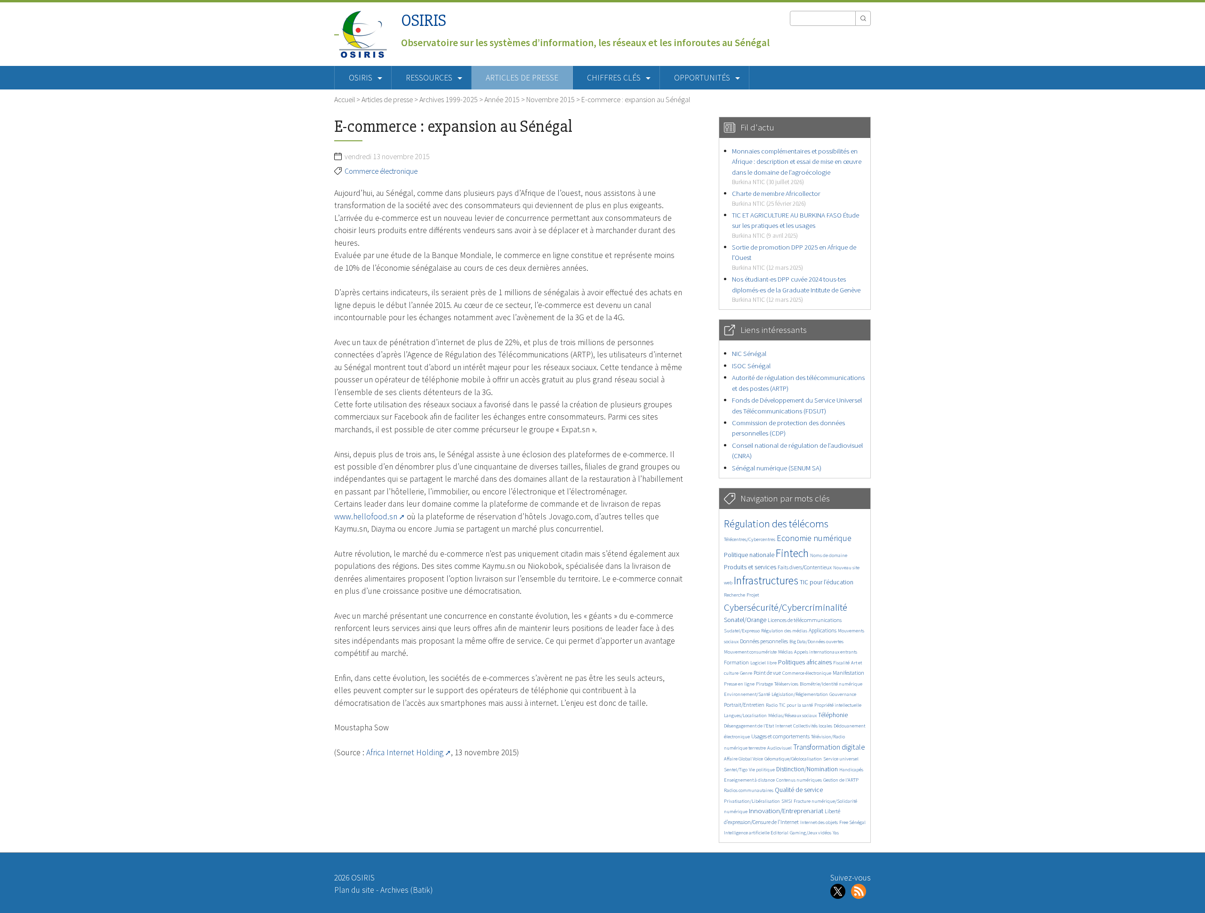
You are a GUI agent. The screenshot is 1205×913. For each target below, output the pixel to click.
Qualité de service (799, 790)
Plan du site (354, 890)
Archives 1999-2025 (448, 99)
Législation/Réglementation (799, 694)
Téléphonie (833, 715)
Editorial (779, 833)
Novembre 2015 (550, 99)
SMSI (786, 801)
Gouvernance (842, 694)
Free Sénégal (852, 822)
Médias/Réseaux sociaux (792, 715)
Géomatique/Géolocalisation (793, 759)
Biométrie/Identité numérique (831, 684)
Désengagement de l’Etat (749, 726)
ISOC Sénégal (751, 365)
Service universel (841, 759)
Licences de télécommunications (805, 619)
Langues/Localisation (745, 715)
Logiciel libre (763, 663)
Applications (822, 630)
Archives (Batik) (406, 890)
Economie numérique (814, 538)
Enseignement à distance (749, 780)
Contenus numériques (799, 780)
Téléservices (786, 684)
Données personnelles (764, 641)
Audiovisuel (779, 748)
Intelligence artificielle (747, 833)
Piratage (764, 684)
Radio (772, 705)
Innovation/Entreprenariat (786, 810)
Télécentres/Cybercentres (749, 539)
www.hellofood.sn (365, 516)
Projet (753, 595)
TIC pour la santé (796, 705)
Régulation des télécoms (776, 523)
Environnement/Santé (747, 694)
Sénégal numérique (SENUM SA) (776, 467)
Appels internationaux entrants (825, 652)
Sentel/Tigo (735, 770)
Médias (785, 652)
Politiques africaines (805, 662)
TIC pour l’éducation (826, 582)
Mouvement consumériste (750, 652)
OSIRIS (423, 20)
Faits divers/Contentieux (805, 567)
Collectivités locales (812, 726)
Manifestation (848, 672)
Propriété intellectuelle (837, 705)
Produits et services (750, 567)
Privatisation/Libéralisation (752, 801)
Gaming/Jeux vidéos (810, 833)
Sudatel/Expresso (742, 631)
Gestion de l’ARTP (841, 780)
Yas (836, 833)
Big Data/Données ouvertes (816, 641)
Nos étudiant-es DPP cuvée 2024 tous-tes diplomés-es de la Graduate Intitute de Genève (796, 289)
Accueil (344, 99)
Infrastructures (766, 580)
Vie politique (762, 770)
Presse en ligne (739, 684)
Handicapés (851, 770)
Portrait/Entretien (744, 704)
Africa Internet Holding (404, 752)
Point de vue (767, 672)
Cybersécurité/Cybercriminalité (785, 607)
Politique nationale (749, 555)
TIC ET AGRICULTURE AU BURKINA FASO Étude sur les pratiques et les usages (795, 225)
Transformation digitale (829, 746)
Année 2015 (502, 99)
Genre (746, 673)
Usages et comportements (780, 736)
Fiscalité (841, 663)
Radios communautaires (748, 790)
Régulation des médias (784, 631)
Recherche (734, 595)
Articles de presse (522, 78)
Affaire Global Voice (743, 759)
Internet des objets (819, 822)
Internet (783, 726)
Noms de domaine (828, 555)
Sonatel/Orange (745, 620)
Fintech (792, 553)
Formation (736, 662)
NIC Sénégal (749, 353)
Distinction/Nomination (807, 769)
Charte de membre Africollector (776, 198)
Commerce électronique (381, 171)
